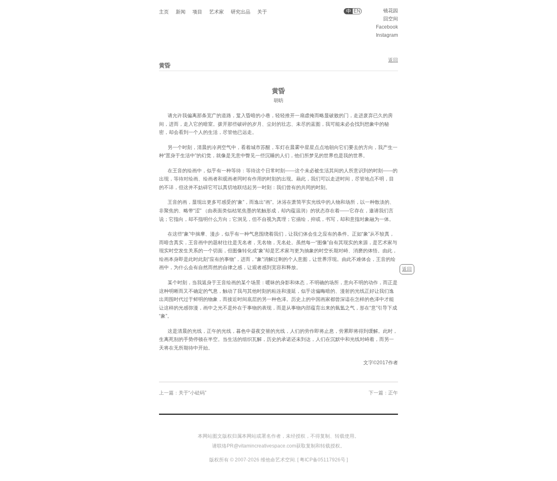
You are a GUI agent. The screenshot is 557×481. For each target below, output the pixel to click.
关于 (262, 12)
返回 (393, 60)
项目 (197, 12)
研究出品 (240, 12)
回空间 (390, 19)
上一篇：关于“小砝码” (182, 393)
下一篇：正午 (383, 393)
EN (357, 11)
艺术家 (216, 12)
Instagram (387, 35)
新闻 (181, 12)
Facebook (387, 27)
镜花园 (390, 10)
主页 (164, 12)
